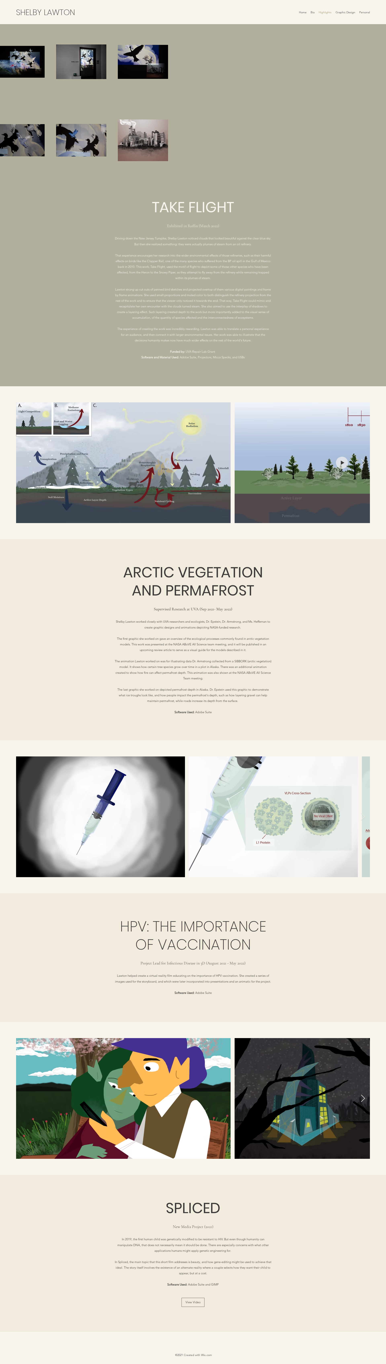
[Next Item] (363, 463)
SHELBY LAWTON (45, 12)
